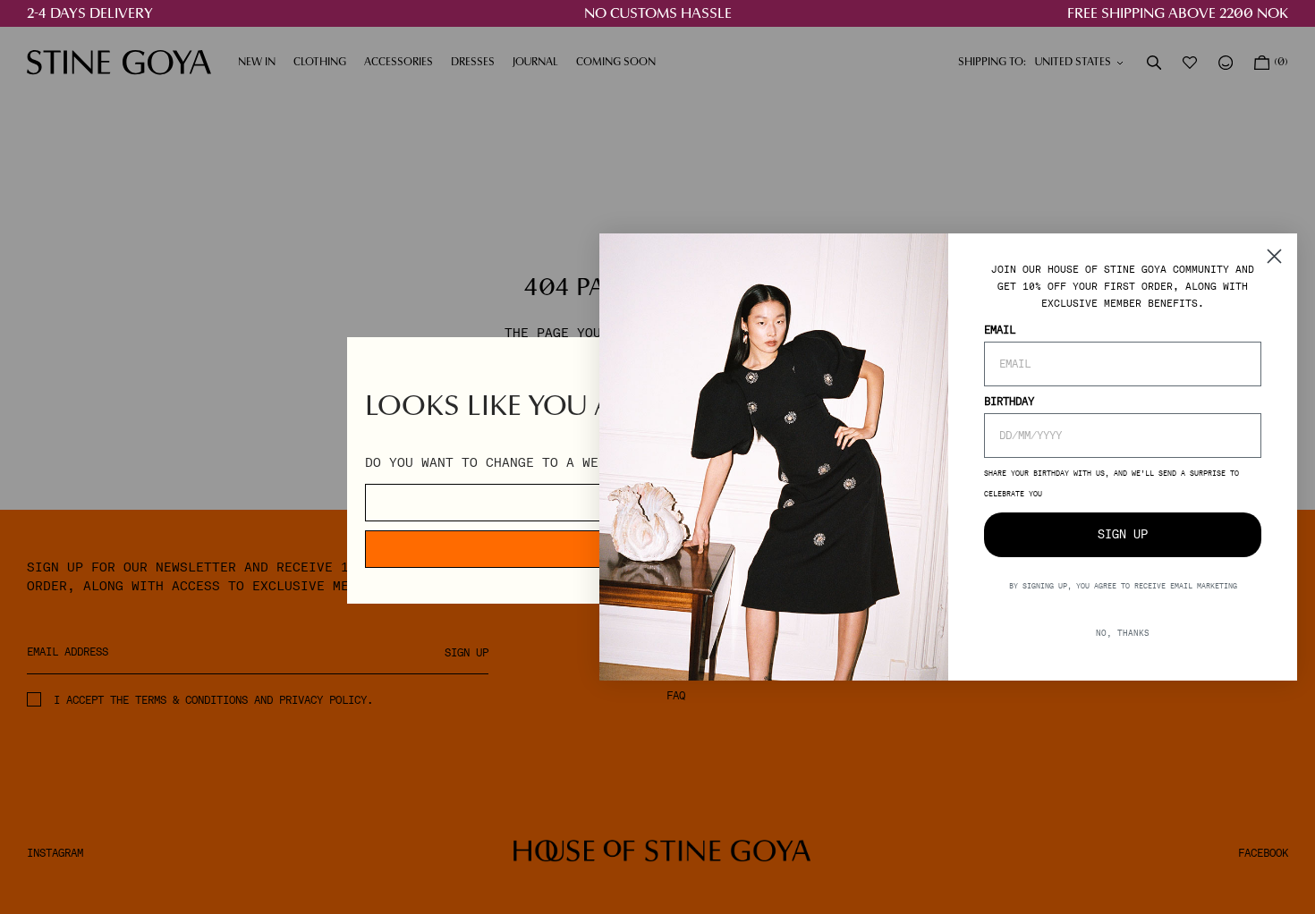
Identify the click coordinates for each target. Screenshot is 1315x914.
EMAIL (999, 330)
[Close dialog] (1274, 256)
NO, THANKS (1123, 633)
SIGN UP (1123, 534)
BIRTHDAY (1009, 401)
